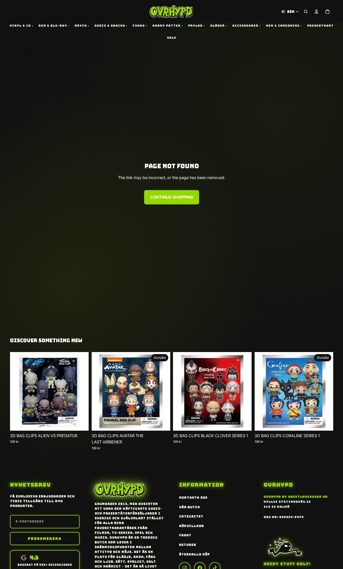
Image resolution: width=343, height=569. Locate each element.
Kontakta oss (193, 498)
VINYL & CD (20, 25)
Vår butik (189, 507)
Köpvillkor (191, 526)
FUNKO (139, 25)
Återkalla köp (194, 554)
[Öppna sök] (305, 11)
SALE (171, 37)
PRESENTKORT (320, 25)
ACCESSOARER (245, 25)
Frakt (185, 535)
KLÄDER (217, 25)
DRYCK (81, 25)
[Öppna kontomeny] (316, 11)
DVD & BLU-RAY (52, 25)
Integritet (191, 517)
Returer (187, 545)
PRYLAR (195, 25)
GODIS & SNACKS (109, 25)
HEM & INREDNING (283, 25)
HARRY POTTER (166, 25)
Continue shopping (171, 197)
